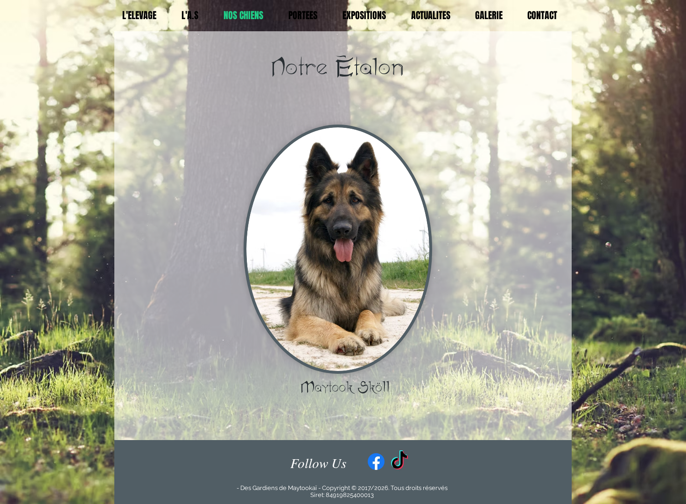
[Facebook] (376, 461)
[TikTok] (399, 461)
